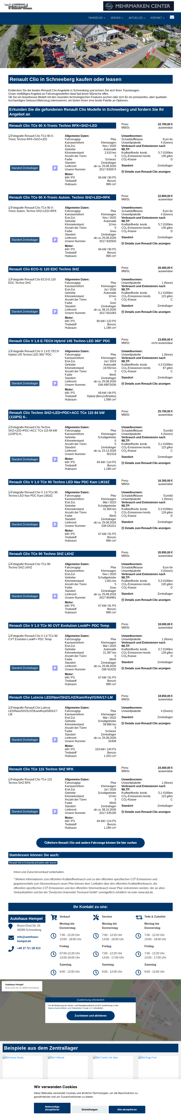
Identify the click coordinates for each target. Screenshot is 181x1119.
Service (116, 17)
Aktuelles (136, 17)
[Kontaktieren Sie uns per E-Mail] (172, 17)
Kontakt (156, 17)
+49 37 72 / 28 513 (28, 948)
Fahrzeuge (96, 17)
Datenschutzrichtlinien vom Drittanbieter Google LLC (70, 1008)
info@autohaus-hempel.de (28, 939)
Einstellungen (90, 1109)
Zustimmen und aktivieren (91, 1015)
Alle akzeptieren (127, 1109)
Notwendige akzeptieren (52, 1108)
